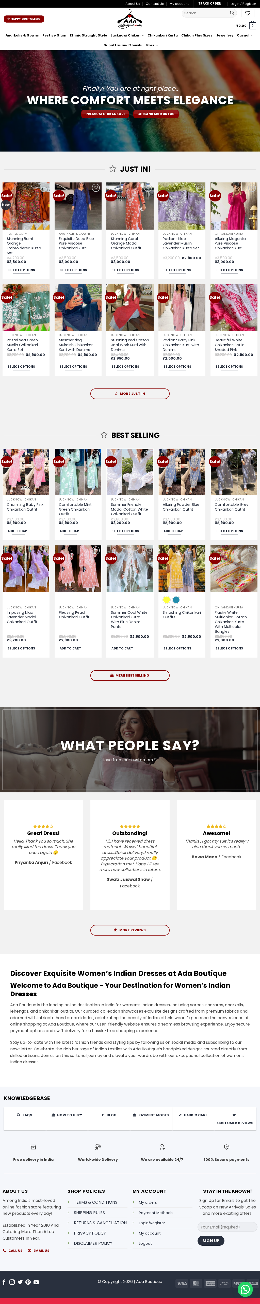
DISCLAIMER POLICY (93, 1243)
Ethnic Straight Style (88, 35)
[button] (243, 4)
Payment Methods (156, 1212)
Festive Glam (54, 35)
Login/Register (152, 1222)
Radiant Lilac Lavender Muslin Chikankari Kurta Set (181, 243)
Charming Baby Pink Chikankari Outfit (25, 507)
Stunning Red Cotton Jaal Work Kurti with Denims (130, 345)
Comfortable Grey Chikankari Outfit (231, 507)
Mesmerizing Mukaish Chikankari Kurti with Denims (76, 345)
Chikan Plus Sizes (197, 35)
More (150, 45)
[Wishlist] (247, 13)
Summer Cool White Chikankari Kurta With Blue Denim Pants (129, 619)
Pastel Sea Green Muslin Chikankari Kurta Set (22, 345)
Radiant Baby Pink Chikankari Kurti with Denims (181, 345)
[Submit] (232, 13)
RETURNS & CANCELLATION (100, 1223)
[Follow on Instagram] (12, 1283)
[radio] (166, 600)
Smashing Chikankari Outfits (182, 615)
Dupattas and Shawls (123, 45)
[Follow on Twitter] (20, 1283)
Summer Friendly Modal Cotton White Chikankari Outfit (129, 509)
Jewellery (224, 35)
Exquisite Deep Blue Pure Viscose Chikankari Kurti (76, 243)
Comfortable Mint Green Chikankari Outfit (75, 509)
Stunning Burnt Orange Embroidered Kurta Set (24, 245)
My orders (148, 1202)
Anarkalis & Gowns (22, 35)
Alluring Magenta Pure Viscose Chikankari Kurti (230, 243)
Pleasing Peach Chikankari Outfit (74, 615)
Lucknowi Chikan (125, 35)
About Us (132, 4)
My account (179, 4)
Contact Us (155, 4)
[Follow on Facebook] (4, 1283)
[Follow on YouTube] (36, 1283)
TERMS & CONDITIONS (95, 1202)
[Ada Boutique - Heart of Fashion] (130, 19)
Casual (243, 35)
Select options (21, 270)
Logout (145, 1243)
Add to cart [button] (18, 531)
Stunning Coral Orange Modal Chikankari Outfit (126, 243)
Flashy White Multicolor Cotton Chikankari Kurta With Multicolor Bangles (231, 622)
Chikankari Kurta (163, 35)
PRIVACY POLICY (90, 1233)
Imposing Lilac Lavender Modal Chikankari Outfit (22, 617)
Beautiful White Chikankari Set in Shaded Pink (230, 345)
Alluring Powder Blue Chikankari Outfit (181, 507)
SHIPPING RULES (89, 1212)
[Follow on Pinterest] (28, 1283)
